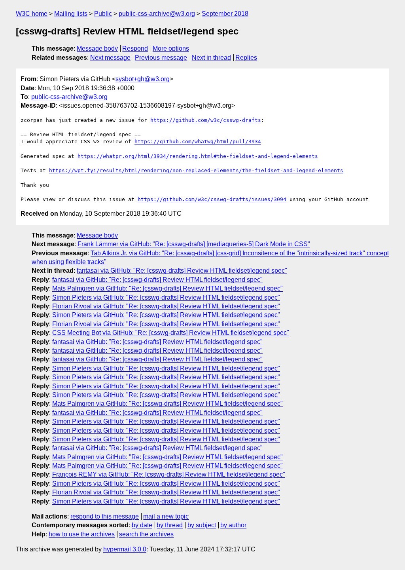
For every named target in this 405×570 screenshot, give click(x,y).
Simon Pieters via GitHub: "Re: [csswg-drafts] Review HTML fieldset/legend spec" (166, 297)
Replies (246, 57)
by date (142, 525)
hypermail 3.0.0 (124, 549)
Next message (110, 57)
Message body (97, 48)
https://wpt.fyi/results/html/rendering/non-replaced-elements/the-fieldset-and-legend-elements (196, 170)
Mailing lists (70, 13)
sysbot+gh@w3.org (142, 79)
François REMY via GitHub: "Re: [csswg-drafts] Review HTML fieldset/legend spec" (168, 474)
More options (171, 48)
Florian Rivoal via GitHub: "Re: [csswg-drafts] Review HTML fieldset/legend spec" (166, 306)
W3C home (31, 13)
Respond (135, 48)
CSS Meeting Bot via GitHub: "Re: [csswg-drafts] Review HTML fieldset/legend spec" (170, 332)
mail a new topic (166, 516)
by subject (201, 525)
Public (103, 13)
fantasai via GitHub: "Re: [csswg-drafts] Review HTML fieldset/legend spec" (182, 270)
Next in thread (211, 57)
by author (233, 525)
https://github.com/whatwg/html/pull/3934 (197, 141)
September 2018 (225, 13)
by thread (170, 525)
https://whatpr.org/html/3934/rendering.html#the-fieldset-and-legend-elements (198, 156)
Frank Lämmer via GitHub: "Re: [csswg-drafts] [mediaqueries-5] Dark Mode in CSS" (194, 244)
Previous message (161, 57)
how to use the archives (82, 534)
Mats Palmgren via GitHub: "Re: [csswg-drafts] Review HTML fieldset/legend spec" (167, 288)
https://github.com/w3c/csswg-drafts (205, 120)
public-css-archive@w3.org (157, 13)
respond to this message (104, 516)
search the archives (146, 534)
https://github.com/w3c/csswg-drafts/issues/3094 (212, 199)
